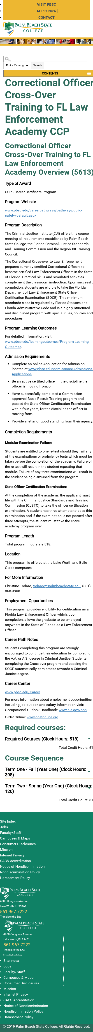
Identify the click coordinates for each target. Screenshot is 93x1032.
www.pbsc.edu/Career (22, 692)
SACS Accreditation (15, 861)
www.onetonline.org (42, 717)
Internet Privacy (12, 855)
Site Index (8, 821)
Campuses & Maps (15, 838)
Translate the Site (10, 916)
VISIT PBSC (46, 4)
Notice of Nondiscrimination (22, 866)
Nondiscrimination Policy (20, 872)
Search (37, 65)
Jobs (4, 827)
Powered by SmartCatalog (12, 955)
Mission (6, 849)
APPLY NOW (46, 11)
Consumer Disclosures (18, 844)
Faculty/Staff (10, 832)
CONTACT (46, 17)
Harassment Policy (15, 878)
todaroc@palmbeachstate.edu (57, 586)
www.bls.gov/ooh (73, 710)
